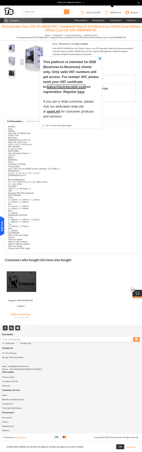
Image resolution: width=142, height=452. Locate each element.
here (81, 92)
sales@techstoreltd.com (66, 87)
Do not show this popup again (59, 125)
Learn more (131, 447)
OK (120, 446)
